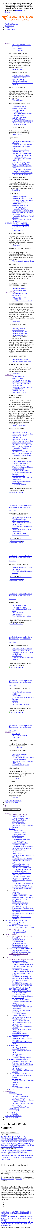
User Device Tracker (18, 476)
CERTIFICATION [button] (14, 890)
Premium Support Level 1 (20, 331)
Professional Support (18, 328)
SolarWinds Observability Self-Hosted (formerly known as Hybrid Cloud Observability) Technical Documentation (23, 965)
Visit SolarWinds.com (11, 24)
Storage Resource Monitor (20, 521)
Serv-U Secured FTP (18, 524)
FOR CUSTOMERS (7, 1216)
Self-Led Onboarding (19, 288)
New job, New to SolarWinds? (21, 174)
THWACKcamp (22, 1152)
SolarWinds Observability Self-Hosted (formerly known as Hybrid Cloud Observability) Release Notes (17, 1145)
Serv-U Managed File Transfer (21, 522)
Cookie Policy (19, 10)
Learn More (16, 190)
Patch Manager (17, 614)
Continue (7, 12)
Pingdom (15, 702)
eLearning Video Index (19, 81)
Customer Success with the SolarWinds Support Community (22, 172)
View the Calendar (18, 115)
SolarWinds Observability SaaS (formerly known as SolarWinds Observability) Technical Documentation (22, 447)
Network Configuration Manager (22, 121)
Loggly (14, 694)
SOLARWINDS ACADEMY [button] (18, 815)
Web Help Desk (17, 656)
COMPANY (5, 1211)
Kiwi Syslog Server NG (19, 484)
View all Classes (17, 100)
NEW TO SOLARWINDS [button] (17, 922)
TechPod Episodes (6, 1159)
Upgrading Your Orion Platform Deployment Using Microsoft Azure (22, 146)
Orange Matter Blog (26, 1157)
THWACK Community (12, 1157)
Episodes (15, 797)
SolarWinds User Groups (20, 754)
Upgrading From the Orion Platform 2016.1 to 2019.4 (20, 150)
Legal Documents (6, 1222)
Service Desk (16, 221)
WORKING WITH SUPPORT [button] (18, 954)
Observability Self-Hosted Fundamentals (20, 203)
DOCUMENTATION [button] (15, 1089)
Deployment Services (19, 290)
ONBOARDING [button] (14, 929)
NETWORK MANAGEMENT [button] (18, 989)
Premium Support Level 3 (20, 335)
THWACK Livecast (18, 756)
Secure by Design (26, 1150)
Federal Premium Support (20, 359)
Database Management (19, 196)
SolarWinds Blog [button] (14, 1109)
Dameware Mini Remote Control (22, 652)
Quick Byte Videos (18, 79)
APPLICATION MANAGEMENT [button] (20, 1073)
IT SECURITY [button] (13, 1045)
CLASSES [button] (12, 829)
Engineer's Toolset (18, 469)
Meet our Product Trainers (9, 1152)
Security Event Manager (19, 605)
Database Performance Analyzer (22, 198)
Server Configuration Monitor (21, 529)
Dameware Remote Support (21, 650)
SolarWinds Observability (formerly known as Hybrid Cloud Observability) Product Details (22, 441)
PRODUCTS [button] (9, 375)
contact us (19, 1179)
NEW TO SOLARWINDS (13, 801)
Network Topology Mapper (20, 470)
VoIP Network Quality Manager (22, 477)
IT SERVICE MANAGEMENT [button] (19, 1059)
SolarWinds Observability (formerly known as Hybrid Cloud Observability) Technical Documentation (22, 434)
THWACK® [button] (13, 1093)
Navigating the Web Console (21, 162)
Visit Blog (15, 778)
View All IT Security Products (21, 616)
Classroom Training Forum (20, 765)
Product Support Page (19, 425)
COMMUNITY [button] (10, 732)
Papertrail (15, 701)
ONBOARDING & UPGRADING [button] (16, 223)
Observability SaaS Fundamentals (22, 200)
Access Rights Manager (19, 533)
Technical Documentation (9, 1155)
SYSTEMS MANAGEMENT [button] (18, 1015)
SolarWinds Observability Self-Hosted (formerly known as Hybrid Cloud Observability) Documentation (17, 1141)
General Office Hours (19, 108)
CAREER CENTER (24, 1211)
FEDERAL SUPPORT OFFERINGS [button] (20, 948)
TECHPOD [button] (12, 1112)
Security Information (7, 1223)
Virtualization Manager (19, 124)
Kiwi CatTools (16, 483)
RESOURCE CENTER (8, 1213)
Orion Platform (17, 112)
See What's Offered (18, 69)
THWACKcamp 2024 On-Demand (23, 758)
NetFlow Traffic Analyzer (20, 117)
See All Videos (17, 134)
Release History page (7, 1179)
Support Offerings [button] (10, 292)
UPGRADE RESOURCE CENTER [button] (20, 925)
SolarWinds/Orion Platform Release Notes (14, 1140)
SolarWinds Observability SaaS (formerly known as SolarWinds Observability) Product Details (22, 453)
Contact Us (8, 27)
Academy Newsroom (19, 759)
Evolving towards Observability (11, 1150)
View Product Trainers (19, 77)
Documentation (9, 26)
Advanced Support (18, 330)
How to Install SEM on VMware (22, 169)
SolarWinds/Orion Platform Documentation (14, 1138)
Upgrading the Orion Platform (21, 159)
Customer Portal (10, 29)
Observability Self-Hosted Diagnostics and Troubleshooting (22, 210)
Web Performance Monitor (20, 535)
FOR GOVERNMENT (21, 1216)
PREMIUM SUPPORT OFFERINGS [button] (20, 936)
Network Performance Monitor (21, 114)
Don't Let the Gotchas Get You (21, 153)
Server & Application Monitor (21, 122)
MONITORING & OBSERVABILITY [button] (21, 959)
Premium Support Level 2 (20, 333)
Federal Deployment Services (21, 361)
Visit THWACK (17, 747)
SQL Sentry (16, 569)
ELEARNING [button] (13, 852)
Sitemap (10, 1225)
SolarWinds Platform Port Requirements (13, 1136)
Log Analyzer (16, 479)
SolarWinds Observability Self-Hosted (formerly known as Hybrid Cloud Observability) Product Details (23, 972)
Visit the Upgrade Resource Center (23, 261)
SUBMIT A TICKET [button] (11, 1117)
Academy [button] (8, 43)
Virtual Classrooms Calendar (21, 76)
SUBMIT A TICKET (11, 802)
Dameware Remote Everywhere (22, 649)
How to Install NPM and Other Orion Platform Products (22, 156)
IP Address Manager (18, 119)
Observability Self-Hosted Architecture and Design (20, 206)
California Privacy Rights (25, 1222)
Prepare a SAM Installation (20, 164)
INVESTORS (13, 1211)
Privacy (14, 1222)
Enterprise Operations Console (21, 481)
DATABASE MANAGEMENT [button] (19, 1036)
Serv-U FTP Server (18, 612)
